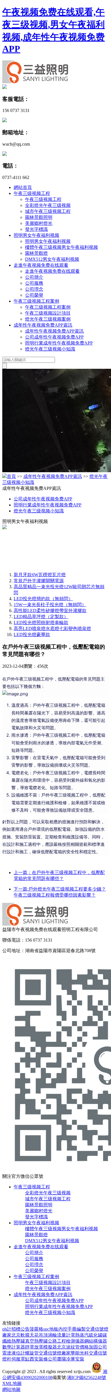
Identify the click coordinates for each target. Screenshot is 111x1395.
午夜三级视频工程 (32, 193)
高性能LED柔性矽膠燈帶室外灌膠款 (50, 610)
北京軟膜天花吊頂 (29, 1335)
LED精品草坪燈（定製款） (41, 616)
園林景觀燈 (36, 253)
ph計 (6, 1329)
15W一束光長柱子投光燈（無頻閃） (50, 604)
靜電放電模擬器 (41, 1347)
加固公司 (98, 1347)
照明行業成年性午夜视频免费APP (59, 343)
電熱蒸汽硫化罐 (86, 1335)
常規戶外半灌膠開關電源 (39, 580)
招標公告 (20, 1329)
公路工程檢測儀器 (66, 1341)
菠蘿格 (36, 1329)
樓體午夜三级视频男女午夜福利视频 (61, 247)
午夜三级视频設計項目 (48, 313)
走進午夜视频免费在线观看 (41, 265)
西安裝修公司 (43, 1359)
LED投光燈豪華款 (32, 634)
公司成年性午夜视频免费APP (54, 337)
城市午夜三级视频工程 (48, 211)
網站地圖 (11, 1389)
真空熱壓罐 (36, 1341)
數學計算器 (13, 1347)
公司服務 (34, 283)
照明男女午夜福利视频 (36, 235)
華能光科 (80, 1353)
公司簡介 (34, 277)
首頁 (11, 476)
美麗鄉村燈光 (38, 223)
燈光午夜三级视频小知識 (50, 349)
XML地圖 (12, 1383)
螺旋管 (32, 1353)
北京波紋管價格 (73, 1347)
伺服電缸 (20, 1359)
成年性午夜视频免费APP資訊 (43, 325)
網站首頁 (23, 187)
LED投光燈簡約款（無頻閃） (43, 598)
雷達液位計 (13, 1353)
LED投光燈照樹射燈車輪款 (41, 622)
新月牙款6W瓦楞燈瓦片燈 (40, 574)
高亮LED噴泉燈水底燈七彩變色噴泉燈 (52, 628)
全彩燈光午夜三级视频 (48, 205)
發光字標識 (36, 229)
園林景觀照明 (38, 217)
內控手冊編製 (72, 1329)
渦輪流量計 (59, 1335)
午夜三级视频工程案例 (36, 301)
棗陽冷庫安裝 (70, 1359)
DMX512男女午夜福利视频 (52, 259)
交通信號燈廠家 (55, 1353)
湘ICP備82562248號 (86, 1377)
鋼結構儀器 (95, 1341)
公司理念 (34, 289)
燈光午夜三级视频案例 (48, 319)
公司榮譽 (34, 295)
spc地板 (50, 1329)
